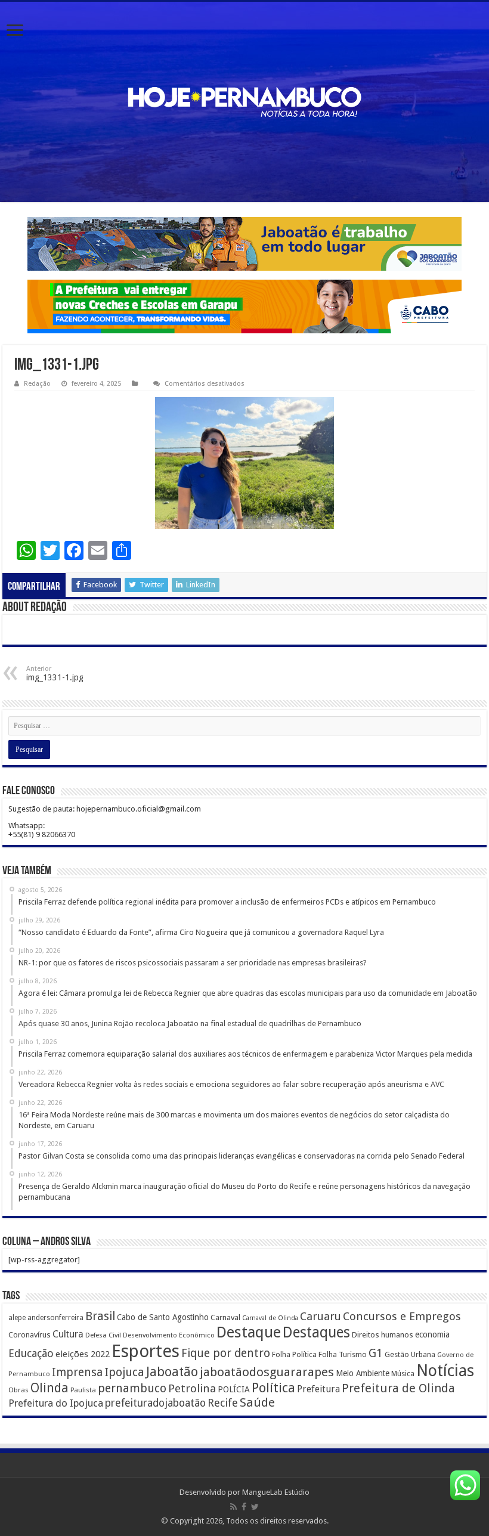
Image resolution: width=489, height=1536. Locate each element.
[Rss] (233, 1507)
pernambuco (132, 1388)
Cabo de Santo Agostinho (163, 1317)
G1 (376, 1353)
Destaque (248, 1332)
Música (402, 1374)
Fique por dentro (225, 1353)
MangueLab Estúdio (276, 1492)
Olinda (49, 1387)
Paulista (83, 1390)
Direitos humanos (382, 1334)
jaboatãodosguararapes (267, 1372)
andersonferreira (55, 1318)
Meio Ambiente (362, 1373)
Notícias (445, 1370)
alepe (17, 1318)
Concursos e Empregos (402, 1316)
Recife (223, 1402)
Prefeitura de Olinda (398, 1388)
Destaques (316, 1332)
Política (273, 1387)
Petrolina (192, 1388)
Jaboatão (172, 1371)
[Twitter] (255, 1507)
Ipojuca (124, 1372)
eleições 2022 (82, 1354)
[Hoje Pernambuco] (244, 102)
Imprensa (77, 1372)
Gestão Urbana (410, 1354)
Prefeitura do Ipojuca (55, 1403)
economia (432, 1334)
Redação (37, 384)
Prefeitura (318, 1389)
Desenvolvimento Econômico (169, 1335)
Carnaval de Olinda (270, 1318)
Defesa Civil (103, 1335)
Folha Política (294, 1354)
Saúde (257, 1402)
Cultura (67, 1334)
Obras (18, 1390)
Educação (31, 1353)
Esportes (145, 1351)
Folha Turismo (342, 1354)
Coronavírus (29, 1334)
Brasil (100, 1316)
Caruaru (320, 1316)
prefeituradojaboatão (155, 1403)
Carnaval (225, 1317)
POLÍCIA (234, 1389)
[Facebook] (243, 1507)
